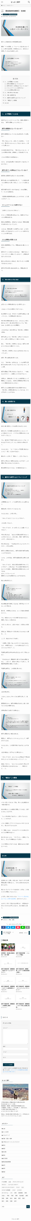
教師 (15, 1198)
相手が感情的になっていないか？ (15, 83)
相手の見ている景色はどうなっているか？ (17, 86)
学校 (10, 919)
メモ (11, 1192)
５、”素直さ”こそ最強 (11, 100)
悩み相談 (21, 1195)
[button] (29, 2)
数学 (24, 1198)
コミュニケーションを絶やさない (15, 88)
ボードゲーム (5, 1192)
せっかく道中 (15, 2)
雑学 (4, 1168)
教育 (4, 1148)
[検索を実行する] (28, 1206)
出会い (3, 1195)
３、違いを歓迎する (10, 95)
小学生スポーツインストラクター (11, 1142)
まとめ (7, 103)
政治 (4, 1145)
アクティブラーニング (18, 1181)
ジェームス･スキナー (13, 1184)
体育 (26, 1192)
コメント (5, 1027)
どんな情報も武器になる (13, 90)
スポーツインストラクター (8, 1187)
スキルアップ (6, 14)
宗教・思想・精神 (7, 1138)
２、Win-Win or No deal (11, 92)
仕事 (15, 1192)
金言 (4, 1165)
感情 (27, 1195)
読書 (11, 1201)
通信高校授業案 (13, 14)
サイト (4, 1057)
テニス (17, 1187)
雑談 (4, 1171)
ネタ (23, 1187)
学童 (12, 1195)
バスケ (13, 1190)
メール (5, 1051)
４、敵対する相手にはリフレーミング (15, 97)
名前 (4, 1046)
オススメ (5, 919)
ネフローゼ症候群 (6, 1190)
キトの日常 (6, 1132)
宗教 (16, 1195)
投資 (3, 1198)
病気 (4, 1155)
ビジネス (19, 1190)
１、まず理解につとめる (11, 81)
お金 (4, 1128)
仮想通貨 (20, 1192)
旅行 (3, 1201)
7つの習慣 (4, 1181)
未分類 (4, 1151)
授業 (13, 919)
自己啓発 (5, 1158)
